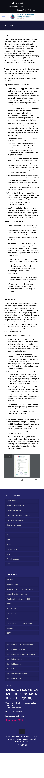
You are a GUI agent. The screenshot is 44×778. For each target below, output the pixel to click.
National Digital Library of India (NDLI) (20, 589)
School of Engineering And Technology (20, 644)
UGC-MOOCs (11, 613)
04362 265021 (18, 712)
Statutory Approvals (14, 525)
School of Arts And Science (16, 649)
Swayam (10, 579)
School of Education (14, 664)
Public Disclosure (13, 559)
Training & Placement (14, 510)
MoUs (9, 530)
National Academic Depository (17, 594)
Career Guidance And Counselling (18, 515)
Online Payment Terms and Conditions (20, 623)
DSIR (8, 554)
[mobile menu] (3, 17)
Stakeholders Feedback (15, 6)
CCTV (9, 633)
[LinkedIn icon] (23, 745)
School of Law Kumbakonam (17, 674)
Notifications (11, 501)
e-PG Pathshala (12, 609)
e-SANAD (10, 628)
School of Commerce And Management (21, 654)
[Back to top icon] (22, 731)
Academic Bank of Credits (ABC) (18, 599)
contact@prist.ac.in (17, 716)
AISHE (9, 604)
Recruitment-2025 (14, 720)
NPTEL (9, 618)
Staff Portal (11, 10)
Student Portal (31, 6)
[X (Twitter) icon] (21, 745)
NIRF (8, 539)
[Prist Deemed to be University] (22, 16)
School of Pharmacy (14, 678)
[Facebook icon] (18, 745)
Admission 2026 (17, 3)
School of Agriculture (14, 659)
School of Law (12, 669)
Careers (28, 3)
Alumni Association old (15, 520)
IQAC (8, 535)
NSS (8, 564)
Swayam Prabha (12, 584)
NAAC (9, 544)
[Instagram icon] (26, 745)
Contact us (33, 10)
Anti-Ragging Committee (15, 505)
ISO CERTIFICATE (12, 549)
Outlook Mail (21, 10)
